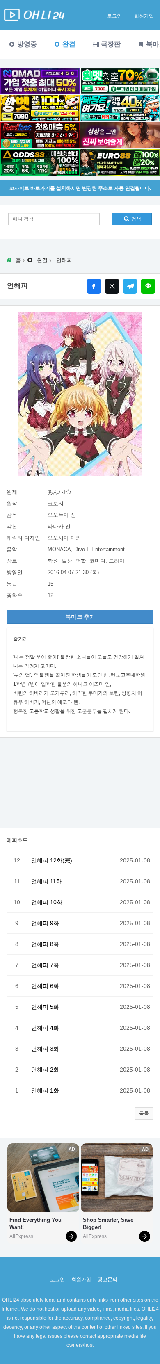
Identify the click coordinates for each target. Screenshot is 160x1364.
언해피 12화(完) (51, 860)
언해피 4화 (45, 1027)
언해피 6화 (45, 986)
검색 (135, 219)
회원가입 (144, 16)
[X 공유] (112, 286)
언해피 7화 (45, 965)
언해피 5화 (45, 1007)
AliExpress (21, 1236)
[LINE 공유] (148, 286)
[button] (144, 1113)
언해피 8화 (45, 944)
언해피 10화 (46, 902)
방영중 (26, 44)
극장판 (110, 44)
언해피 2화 (45, 1069)
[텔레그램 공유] (130, 286)
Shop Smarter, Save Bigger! (109, 1223)
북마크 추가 (80, 617)
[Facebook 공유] (94, 286)
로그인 (114, 16)
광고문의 (107, 1279)
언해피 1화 (45, 1090)
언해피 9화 (45, 923)
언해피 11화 (46, 881)
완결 (68, 44)
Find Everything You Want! (36, 1223)
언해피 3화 (45, 1048)
